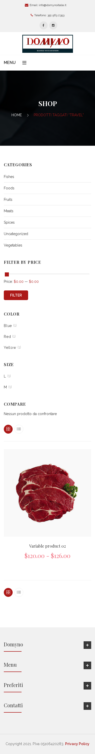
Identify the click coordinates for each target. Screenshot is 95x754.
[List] (18, 429)
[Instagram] (53, 25)
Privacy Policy (77, 744)
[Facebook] (44, 25)
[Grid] (8, 429)
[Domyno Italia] (47, 43)
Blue (8, 326)
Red (7, 337)
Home (16, 115)
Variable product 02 (47, 546)
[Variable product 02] (47, 493)
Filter (16, 295)
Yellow (10, 348)
